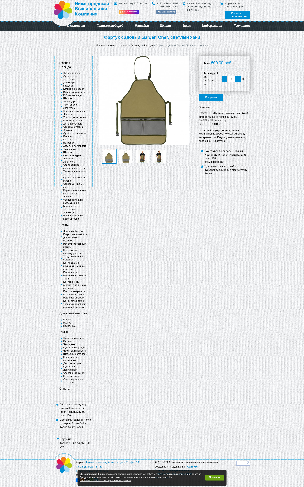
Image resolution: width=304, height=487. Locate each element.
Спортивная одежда (74, 111)
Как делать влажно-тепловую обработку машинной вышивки (74, 304)
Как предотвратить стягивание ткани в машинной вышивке (74, 295)
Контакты (241, 25)
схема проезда (214, 162)
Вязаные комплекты (74, 92)
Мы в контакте (168, 12)
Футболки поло (71, 73)
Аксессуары (69, 102)
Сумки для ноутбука (74, 348)
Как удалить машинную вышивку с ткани (74, 276)
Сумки (63, 332)
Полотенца (69, 326)
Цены (187, 25)
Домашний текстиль (73, 313)
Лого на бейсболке (73, 231)
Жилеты (67, 114)
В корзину (211, 97)
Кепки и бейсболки (73, 89)
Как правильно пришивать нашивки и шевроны (75, 266)
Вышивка (141, 25)
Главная (64, 63)
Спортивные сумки (73, 373)
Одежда (65, 67)
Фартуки (68, 130)
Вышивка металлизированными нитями (75, 244)
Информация (212, 25)
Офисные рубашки (73, 127)
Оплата (64, 389)
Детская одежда (72, 124)
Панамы (67, 137)
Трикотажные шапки (74, 118)
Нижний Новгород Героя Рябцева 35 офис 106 (199, 7)
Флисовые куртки (72, 156)
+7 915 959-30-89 (167, 7)
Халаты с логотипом (74, 146)
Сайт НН (192, 467)
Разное (67, 323)
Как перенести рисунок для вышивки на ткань (75, 285)
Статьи (64, 225)
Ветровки (68, 143)
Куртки (67, 140)
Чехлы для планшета (74, 351)
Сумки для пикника (73, 338)
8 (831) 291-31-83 (167, 4)
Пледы (67, 320)
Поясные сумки (71, 376)
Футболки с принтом (74, 133)
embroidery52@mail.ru (133, 4)
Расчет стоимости (239, 14)
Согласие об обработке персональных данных (105, 481)
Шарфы (67, 99)
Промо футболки (72, 121)
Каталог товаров (109, 25)
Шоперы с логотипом (75, 354)
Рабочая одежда (72, 95)
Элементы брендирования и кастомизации (73, 200)
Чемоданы (69, 345)
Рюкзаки (67, 341)
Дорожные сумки (72, 364)
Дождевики (69, 149)
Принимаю (215, 478)
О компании (76, 25)
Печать (166, 25)
